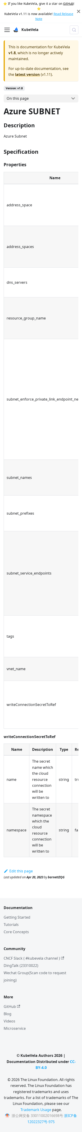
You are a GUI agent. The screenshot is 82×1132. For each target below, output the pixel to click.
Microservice (15, 1028)
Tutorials (11, 924)
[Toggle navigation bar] (7, 29)
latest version (27, 74)
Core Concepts (16, 931)
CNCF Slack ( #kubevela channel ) (32, 958)
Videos (9, 1021)
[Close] (78, 11)
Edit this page (21, 871)
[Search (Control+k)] (74, 30)
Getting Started (17, 917)
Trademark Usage (35, 1109)
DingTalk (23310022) (21, 965)
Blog (7, 1013)
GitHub (68, 3)
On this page (18, 98)
